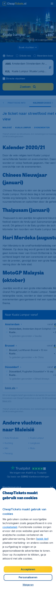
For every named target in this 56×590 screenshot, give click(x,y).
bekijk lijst (42, 538)
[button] (28, 584)
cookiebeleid (9, 527)
